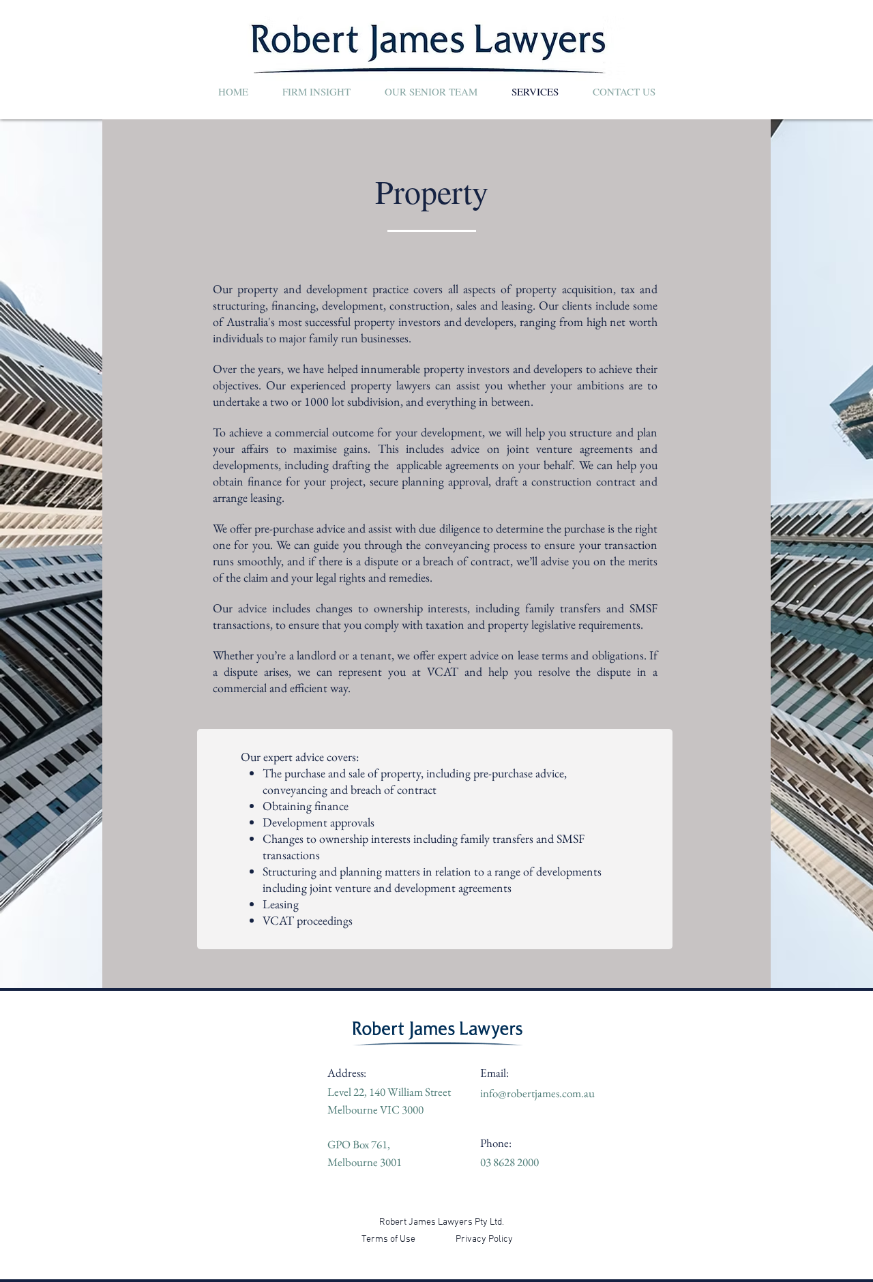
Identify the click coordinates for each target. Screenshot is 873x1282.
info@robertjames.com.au (537, 1093)
